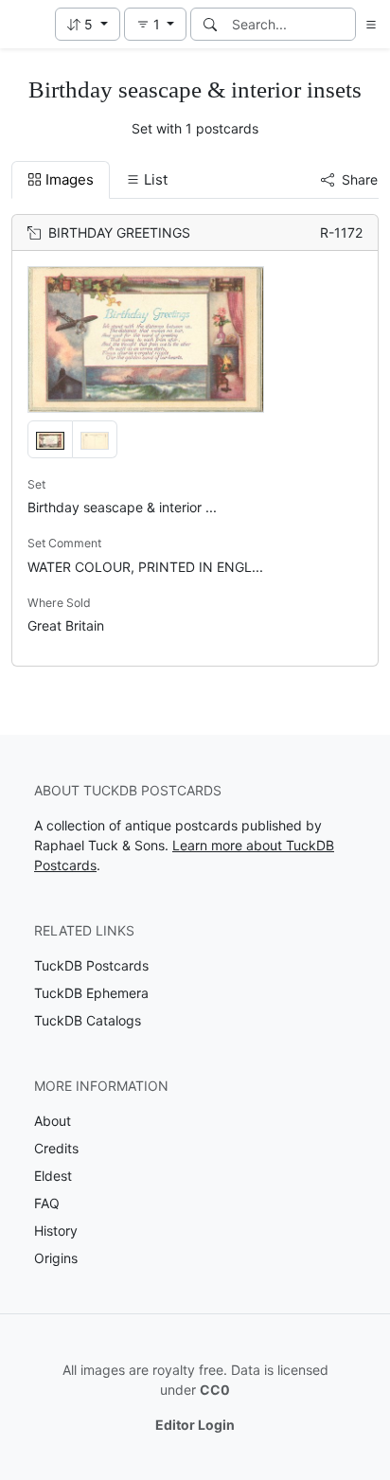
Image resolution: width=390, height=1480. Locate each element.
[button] (87, 24)
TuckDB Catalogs (87, 1020)
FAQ (47, 1203)
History (56, 1230)
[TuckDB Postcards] (25, 24)
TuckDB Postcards (91, 965)
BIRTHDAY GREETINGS (119, 232)
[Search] (210, 24)
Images (69, 179)
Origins (56, 1258)
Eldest (53, 1176)
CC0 (215, 1390)
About (52, 1121)
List (156, 179)
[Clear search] (342, 24)
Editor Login (195, 1425)
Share (360, 179)
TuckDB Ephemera (91, 993)
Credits (56, 1148)
